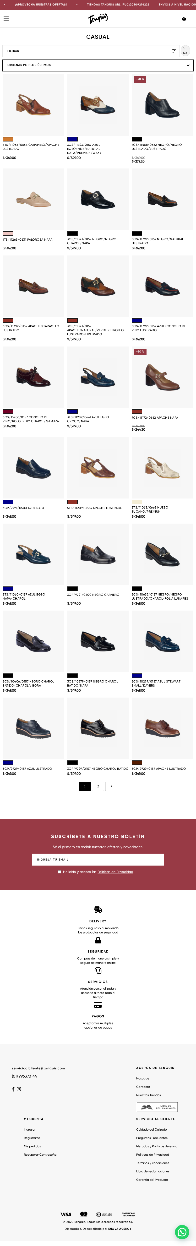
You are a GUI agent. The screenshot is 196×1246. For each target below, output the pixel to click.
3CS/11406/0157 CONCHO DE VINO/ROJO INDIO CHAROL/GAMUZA (31, 419)
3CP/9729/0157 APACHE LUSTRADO (159, 768)
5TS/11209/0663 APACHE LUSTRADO (95, 508)
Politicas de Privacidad (152, 1154)
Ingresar (29, 1129)
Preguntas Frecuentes (152, 1138)
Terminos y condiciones (152, 1163)
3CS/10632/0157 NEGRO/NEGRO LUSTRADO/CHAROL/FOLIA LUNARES (160, 596)
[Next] (111, 786)
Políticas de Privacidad (115, 872)
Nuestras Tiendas (148, 1095)
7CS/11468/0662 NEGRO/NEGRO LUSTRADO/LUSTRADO (157, 147)
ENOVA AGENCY (119, 1229)
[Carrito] (187, 18)
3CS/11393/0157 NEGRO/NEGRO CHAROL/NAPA (91, 241)
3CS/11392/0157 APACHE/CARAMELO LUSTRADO (31, 328)
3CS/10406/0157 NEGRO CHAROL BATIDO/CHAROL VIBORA (28, 683)
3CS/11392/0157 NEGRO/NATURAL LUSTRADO (158, 241)
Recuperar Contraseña (40, 1154)
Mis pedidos (32, 1146)
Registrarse (32, 1138)
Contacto (143, 1087)
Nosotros (142, 1078)
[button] (182, 1232)
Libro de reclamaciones (152, 1171)
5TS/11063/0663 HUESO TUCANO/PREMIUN (150, 509)
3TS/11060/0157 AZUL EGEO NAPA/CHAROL (24, 596)
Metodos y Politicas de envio (156, 1146)
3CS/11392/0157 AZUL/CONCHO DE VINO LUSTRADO (159, 328)
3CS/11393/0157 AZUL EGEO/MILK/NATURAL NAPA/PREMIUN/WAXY (84, 149)
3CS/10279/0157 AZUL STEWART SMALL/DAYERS (156, 683)
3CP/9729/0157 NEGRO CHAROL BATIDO (98, 768)
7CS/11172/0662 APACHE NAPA (155, 417)
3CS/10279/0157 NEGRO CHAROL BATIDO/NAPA (92, 683)
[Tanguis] (98, 18)
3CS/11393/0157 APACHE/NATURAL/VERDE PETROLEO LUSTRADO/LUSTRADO (95, 330)
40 (185, 53)
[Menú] (6, 18)
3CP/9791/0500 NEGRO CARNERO (93, 594)
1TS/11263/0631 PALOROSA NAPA (27, 239)
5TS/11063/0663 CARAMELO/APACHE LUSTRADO (31, 147)
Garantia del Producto (152, 1179)
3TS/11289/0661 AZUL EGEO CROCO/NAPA (88, 419)
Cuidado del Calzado (151, 1129)
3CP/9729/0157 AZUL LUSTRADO (27, 768)
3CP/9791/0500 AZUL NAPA (23, 508)
